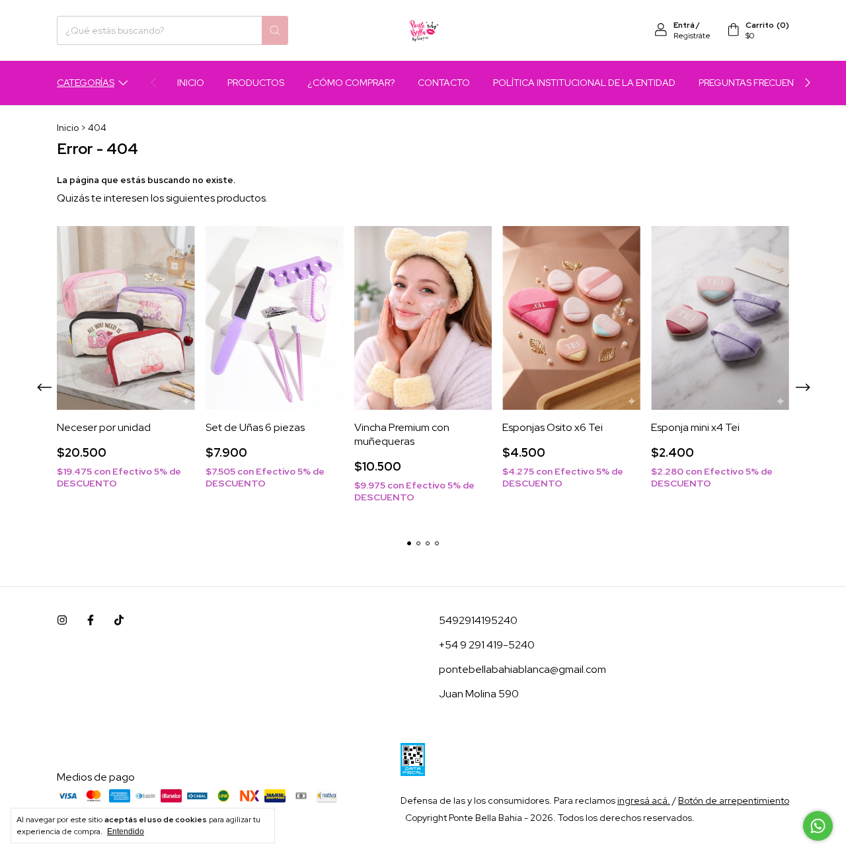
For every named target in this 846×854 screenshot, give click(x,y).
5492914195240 (478, 620)
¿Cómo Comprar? (351, 83)
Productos (255, 83)
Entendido (125, 831)
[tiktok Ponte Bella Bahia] (119, 620)
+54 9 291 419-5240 (487, 645)
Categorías (85, 83)
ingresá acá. (643, 800)
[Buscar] (275, 30)
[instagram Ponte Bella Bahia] (62, 620)
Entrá (684, 25)
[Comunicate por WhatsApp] (818, 826)
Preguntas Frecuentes (754, 83)
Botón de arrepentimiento (733, 800)
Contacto (444, 83)
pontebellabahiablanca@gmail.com (522, 669)
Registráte (692, 35)
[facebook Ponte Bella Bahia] (90, 620)
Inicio (190, 83)
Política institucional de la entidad (584, 83)
